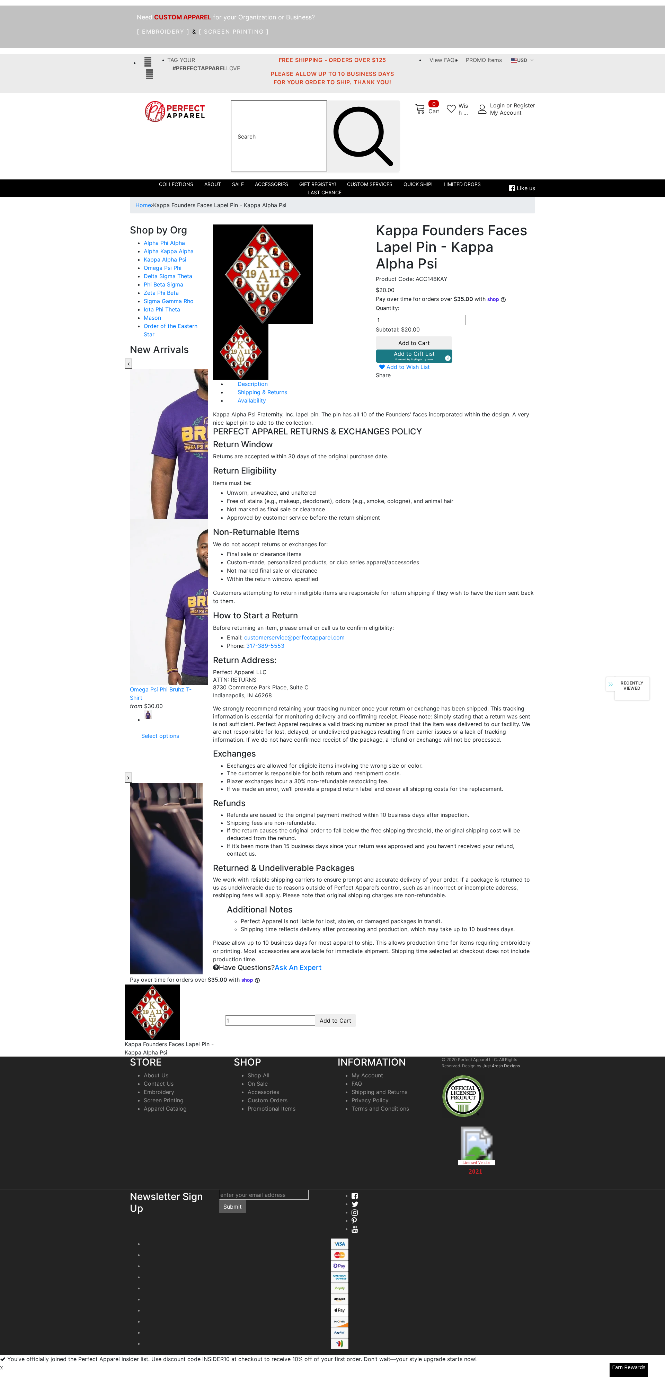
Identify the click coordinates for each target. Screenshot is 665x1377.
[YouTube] (355, 1228)
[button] (414, 356)
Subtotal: (387, 329)
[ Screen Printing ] (234, 31)
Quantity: (387, 307)
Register (524, 105)
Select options (160, 735)
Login (498, 105)
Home (143, 205)
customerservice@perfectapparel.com (294, 637)
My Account (506, 112)
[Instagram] (355, 1212)
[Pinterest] (354, 1220)
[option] (166, 555)
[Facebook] (355, 1195)
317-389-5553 (265, 645)
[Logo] (175, 111)
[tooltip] (447, 358)
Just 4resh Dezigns (501, 1065)
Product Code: (395, 278)
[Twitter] (355, 1203)
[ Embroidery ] (163, 31)
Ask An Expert (298, 967)
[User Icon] (482, 109)
